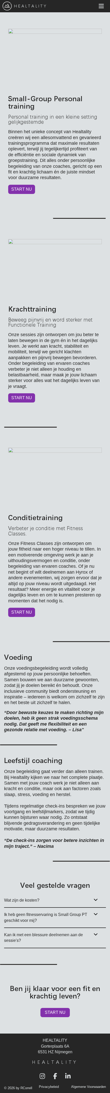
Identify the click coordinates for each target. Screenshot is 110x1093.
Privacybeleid (49, 1087)
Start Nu (21, 189)
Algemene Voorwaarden (88, 1087)
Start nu (21, 612)
